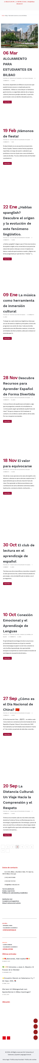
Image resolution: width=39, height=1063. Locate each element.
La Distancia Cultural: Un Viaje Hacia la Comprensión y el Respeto (18, 797)
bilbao (31, 78)
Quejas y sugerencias (8, 891)
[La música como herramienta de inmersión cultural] (19, 279)
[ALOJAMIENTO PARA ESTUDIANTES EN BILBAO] (19, 36)
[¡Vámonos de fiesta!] (19, 119)
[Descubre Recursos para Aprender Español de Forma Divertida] (19, 360)
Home (3, 15)
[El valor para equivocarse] (19, 443)
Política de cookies (30, 1059)
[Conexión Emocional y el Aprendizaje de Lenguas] (19, 602)
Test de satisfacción (8, 889)
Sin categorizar (19, 139)
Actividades (18, 78)
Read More (7, 102)
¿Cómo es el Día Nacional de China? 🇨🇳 (18, 704)
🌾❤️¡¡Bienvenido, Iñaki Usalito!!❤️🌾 (16, 959)
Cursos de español (25, 634)
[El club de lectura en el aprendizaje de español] (19, 521)
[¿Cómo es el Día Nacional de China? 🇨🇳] (19, 681)
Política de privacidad (17, 1059)
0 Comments (30, 314)
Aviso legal (6, 1059)
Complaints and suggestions (10, 901)
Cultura (24, 78)
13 (13, 400)
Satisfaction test (7, 899)
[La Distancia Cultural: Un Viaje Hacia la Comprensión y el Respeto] (19, 762)
